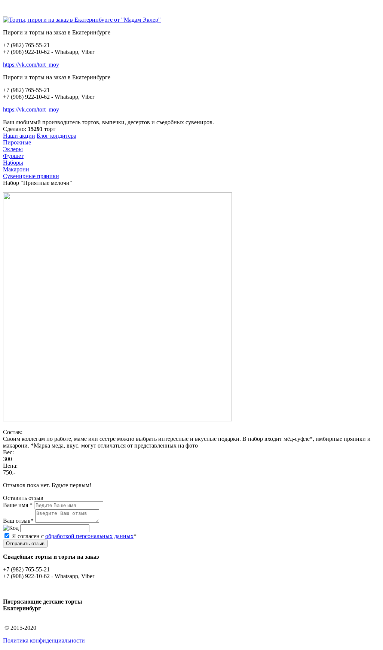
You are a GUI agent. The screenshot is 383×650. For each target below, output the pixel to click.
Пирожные (17, 142)
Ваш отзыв (17, 521)
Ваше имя (15, 505)
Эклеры (13, 149)
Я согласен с (74, 536)
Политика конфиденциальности (44, 640)
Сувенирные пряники (31, 176)
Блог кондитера (56, 135)
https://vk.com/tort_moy (31, 64)
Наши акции (19, 135)
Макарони (16, 169)
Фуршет (13, 156)
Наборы (13, 162)
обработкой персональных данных (89, 536)
